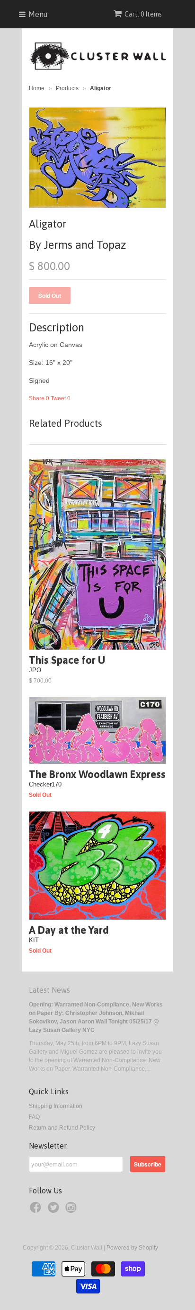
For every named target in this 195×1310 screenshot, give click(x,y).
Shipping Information (55, 1106)
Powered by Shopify (132, 1247)
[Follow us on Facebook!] (37, 1210)
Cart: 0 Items (143, 14)
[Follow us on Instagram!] (72, 1210)
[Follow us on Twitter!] (55, 1210)
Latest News (49, 990)
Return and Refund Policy (62, 1127)
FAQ (34, 1117)
